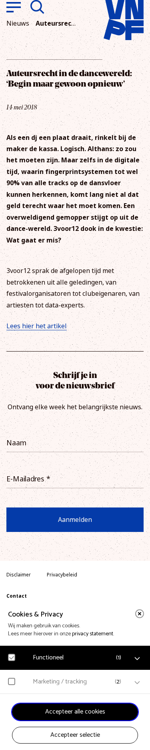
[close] (139, 613)
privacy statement (92, 634)
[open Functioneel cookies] (137, 658)
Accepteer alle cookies (75, 711)
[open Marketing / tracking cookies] (137, 682)
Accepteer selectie (75, 735)
